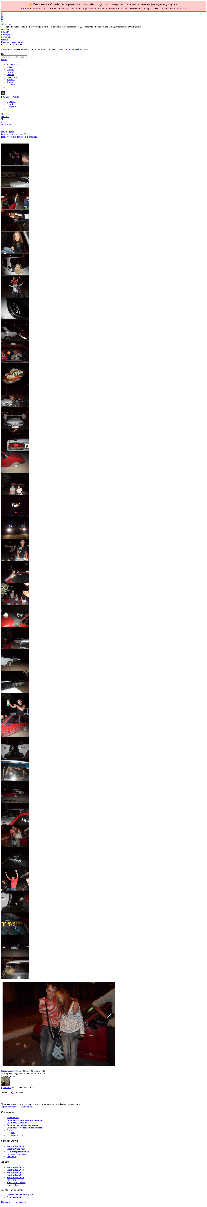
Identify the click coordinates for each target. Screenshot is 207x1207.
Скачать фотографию (11, 1071)
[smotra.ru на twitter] (2, 21)
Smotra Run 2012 (15, 1172)
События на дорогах (16, 1154)
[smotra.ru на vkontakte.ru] (2, 16)
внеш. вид (6, 124)
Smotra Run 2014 (15, 1167)
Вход (3, 42)
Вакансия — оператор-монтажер (23, 1125)
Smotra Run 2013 (15, 1170)
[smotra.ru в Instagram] (6, 24)
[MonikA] (5, 1085)
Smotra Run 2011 (15, 1175)
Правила (11, 1130)
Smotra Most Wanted (16, 1182)
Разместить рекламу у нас (20, 1194)
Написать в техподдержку (13, 1202)
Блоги (10, 67)
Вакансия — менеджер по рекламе (24, 1128)
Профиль (11, 101)
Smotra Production (16, 1149)
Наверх (4, 39)
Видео (10, 72)
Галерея (10, 106)
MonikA (7, 1087)
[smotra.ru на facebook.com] (2, 19)
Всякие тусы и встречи (12, 134)
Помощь (11, 1133)
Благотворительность (18, 1151)
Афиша (10, 74)
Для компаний (14, 1197)
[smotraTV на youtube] (2, 13)
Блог (9, 104)
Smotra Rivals (13, 1185)
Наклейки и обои (15, 1135)
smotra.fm (11, 1156)
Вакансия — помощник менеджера (24, 1120)
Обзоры (10, 69)
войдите (28, 1107)
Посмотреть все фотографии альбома (19, 137)
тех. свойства (7, 132)
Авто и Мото (13, 64)
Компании (12, 77)
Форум (10, 82)
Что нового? (13, 1117)
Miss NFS (11, 1180)
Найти (4, 59)
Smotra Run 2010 (15, 1177)
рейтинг (5, 116)
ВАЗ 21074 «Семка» (10, 97)
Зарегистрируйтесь (10, 1107)
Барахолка (11, 84)
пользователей (73, 49)
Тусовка (11, 79)
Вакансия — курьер (17, 1122)
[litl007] (3, 94)
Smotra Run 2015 (15, 1146)
